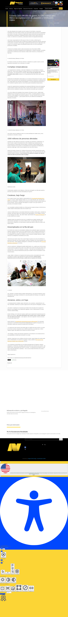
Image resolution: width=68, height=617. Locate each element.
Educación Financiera (28, 8)
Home (6, 8)
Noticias (11, 8)
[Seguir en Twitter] (45, 444)
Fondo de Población (39, 214)
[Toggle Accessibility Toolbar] (0, 461)
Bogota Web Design (32, 458)
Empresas (36, 8)
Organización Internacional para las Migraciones (27, 321)
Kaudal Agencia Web (41, 458)
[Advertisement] (53, 44)
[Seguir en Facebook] (43, 444)
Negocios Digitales (18, 8)
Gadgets (41, 8)
